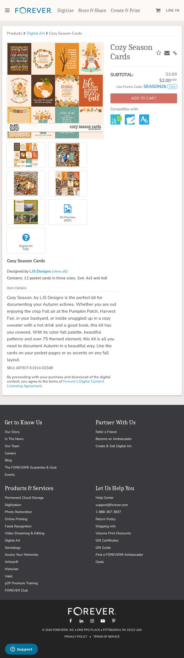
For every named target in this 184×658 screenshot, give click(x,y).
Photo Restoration (18, 512)
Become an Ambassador (114, 439)
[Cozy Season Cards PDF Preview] (67, 212)
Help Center (105, 497)
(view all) (48, 271)
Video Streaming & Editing (24, 533)
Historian (11, 569)
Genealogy (13, 547)
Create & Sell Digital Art (114, 446)
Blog (8, 460)
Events (10, 474)
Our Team (12, 446)
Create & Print (125, 10)
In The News (14, 439)
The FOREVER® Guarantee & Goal (31, 467)
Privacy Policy (75, 637)
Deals (100, 562)
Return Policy (105, 519)
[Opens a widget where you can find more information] (21, 650)
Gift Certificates (107, 540)
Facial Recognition (18, 526)
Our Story (12, 432)
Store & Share (92, 10)
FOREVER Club (16, 590)
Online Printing (16, 519)
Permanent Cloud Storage (24, 497)
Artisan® (11, 562)
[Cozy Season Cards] (26, 154)
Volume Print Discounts (113, 533)
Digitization (13, 505)
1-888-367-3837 (108, 512)
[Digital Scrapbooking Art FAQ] (26, 241)
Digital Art (36, 33)
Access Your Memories (21, 554)
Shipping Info (106, 526)
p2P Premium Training (21, 583)
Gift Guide (103, 547)
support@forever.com (112, 505)
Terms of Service (106, 637)
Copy (172, 86)
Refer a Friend (106, 432)
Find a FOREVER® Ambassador (119, 554)
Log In (172, 10)
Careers (10, 453)
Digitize (65, 10)
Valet (8, 576)
